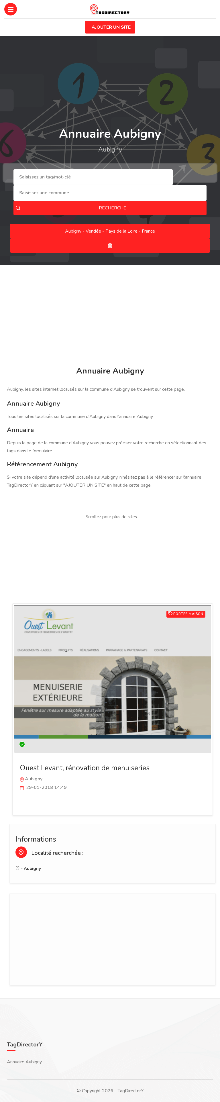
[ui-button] (110, 245)
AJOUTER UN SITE (111, 27)
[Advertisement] (110, 316)
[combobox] (93, 177)
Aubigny (32, 868)
